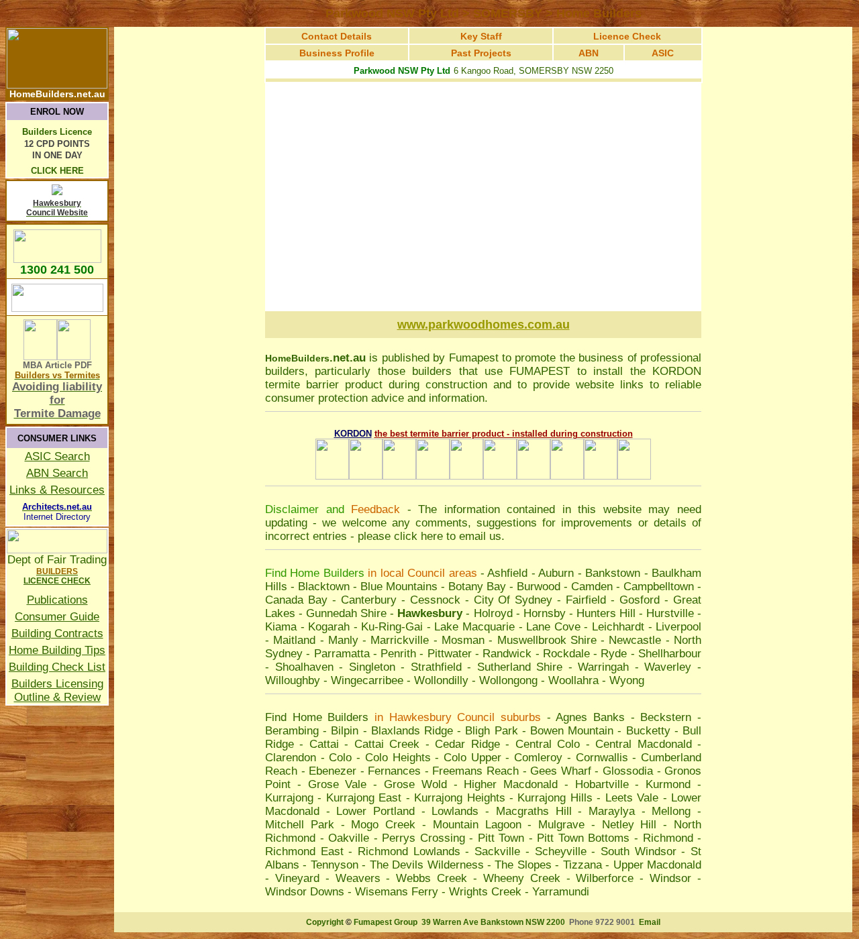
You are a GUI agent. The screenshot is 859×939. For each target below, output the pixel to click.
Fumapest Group (385, 922)
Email (649, 922)
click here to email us (447, 536)
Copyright (325, 922)
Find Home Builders (316, 717)
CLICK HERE (57, 171)
